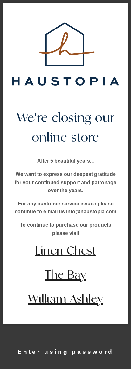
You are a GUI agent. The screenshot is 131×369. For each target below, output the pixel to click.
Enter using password (65, 351)
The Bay (65, 275)
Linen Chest (65, 250)
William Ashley (65, 299)
